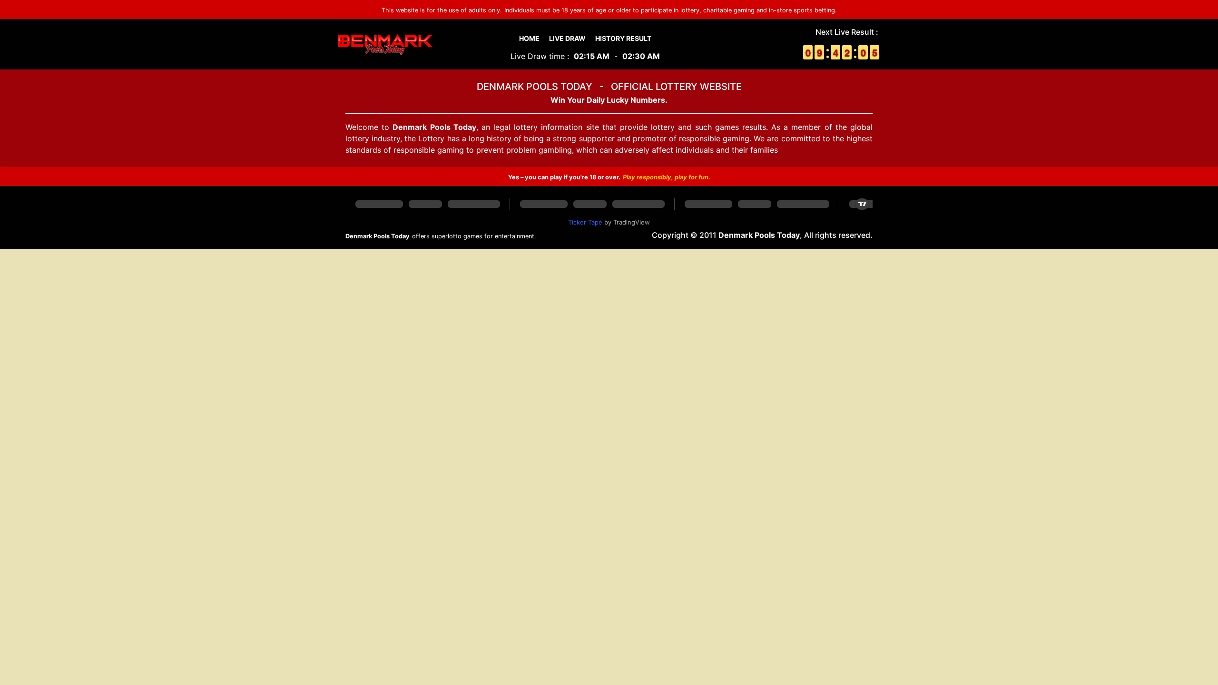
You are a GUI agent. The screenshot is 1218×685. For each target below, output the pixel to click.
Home (529, 38)
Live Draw (567, 38)
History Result (623, 38)
